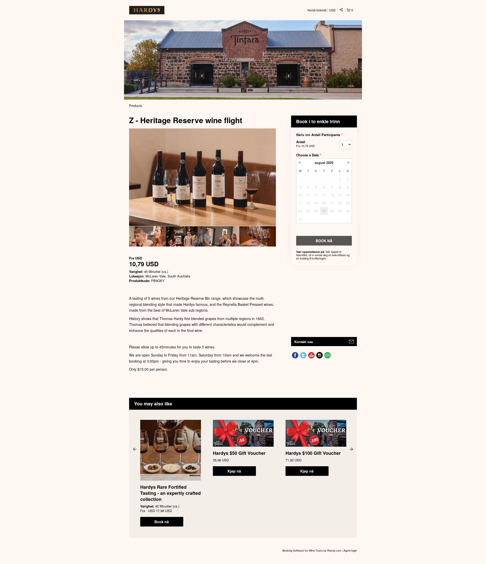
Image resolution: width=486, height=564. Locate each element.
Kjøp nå (234, 471)
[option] (147, 236)
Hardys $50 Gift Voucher (239, 453)
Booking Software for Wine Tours (302, 550)
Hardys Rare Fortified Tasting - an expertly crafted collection (170, 493)
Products (135, 105)
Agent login (350, 550)
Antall (305, 143)
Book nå (161, 521)
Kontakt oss (303, 341)
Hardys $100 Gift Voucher (313, 453)
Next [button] (351, 449)
